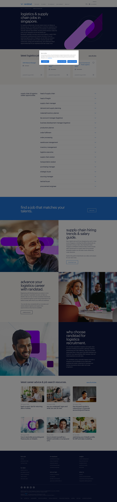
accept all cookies (72, 61)
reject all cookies (62, 61)
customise (45, 61)
